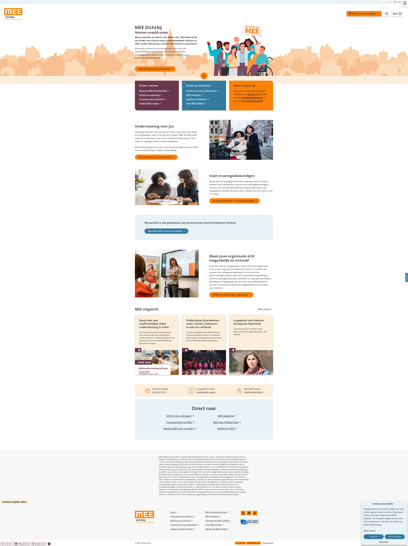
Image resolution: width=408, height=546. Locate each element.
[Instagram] (243, 513)
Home (173, 512)
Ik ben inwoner (148, 85)
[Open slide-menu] (405, 3)
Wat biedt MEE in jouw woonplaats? (165, 231)
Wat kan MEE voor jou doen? (179, 428)
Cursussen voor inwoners (151, 99)
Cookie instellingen (395, 537)
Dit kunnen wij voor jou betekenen (155, 157)
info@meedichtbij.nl (252, 97)
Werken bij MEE (225, 428)
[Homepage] (13, 13)
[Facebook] (249, 513)
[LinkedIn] (254, 513)
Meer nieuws (264, 309)
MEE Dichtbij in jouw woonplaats (154, 69)
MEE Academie (193, 95)
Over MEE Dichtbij (195, 103)
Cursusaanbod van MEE (179, 422)
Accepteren (374, 537)
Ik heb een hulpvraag (149, 95)
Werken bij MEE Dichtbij (216, 529)
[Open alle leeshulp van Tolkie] (49, 543)
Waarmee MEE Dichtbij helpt (153, 90)
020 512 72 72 (254, 94)
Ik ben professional (198, 85)
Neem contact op (244, 85)
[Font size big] (387, 2)
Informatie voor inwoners (181, 516)
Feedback (407, 277)
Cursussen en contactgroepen (183, 524)
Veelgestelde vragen (149, 103)
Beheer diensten (369, 531)
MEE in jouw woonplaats (364, 13)
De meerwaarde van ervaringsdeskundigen (233, 200)
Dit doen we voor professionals (201, 90)
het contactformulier (252, 100)
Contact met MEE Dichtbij (181, 529)
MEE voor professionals (216, 512)
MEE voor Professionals (225, 422)
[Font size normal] (383, 2)
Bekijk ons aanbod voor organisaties (230, 294)
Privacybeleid (383, 542)
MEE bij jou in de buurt (178, 415)
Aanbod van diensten (196, 99)
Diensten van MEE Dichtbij (217, 520)
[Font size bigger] (390, 2)
